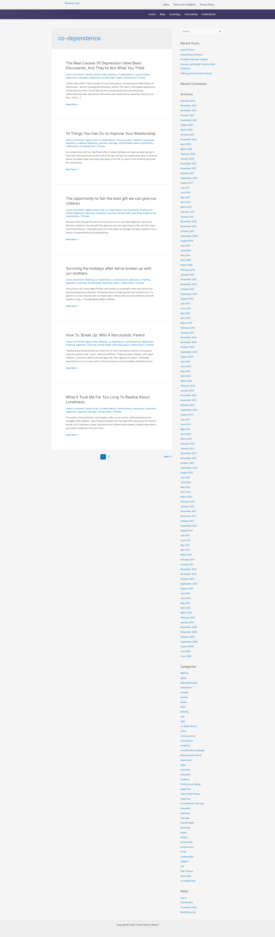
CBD (182, 721)
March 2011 (186, 554)
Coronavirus (186, 740)
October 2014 (187, 347)
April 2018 (185, 144)
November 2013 (188, 400)
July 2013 (185, 419)
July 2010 (185, 593)
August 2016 (186, 240)
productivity (129, 77)
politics (184, 837)
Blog (162, 14)
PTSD (183, 851)
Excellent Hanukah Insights (194, 59)
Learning (103, 143)
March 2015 (186, 323)
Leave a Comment (75, 74)
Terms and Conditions (184, 4)
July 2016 (185, 245)
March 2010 (186, 612)
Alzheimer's (186, 687)
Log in (183, 897)
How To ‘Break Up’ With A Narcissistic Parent (105, 335)
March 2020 (186, 129)
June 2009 (185, 656)
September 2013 (188, 410)
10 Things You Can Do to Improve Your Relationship (111, 133)
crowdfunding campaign (192, 750)
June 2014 (185, 366)
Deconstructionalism (190, 755)
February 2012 (187, 501)
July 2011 (185, 535)
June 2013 (185, 424)
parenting (137, 213)
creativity (137, 140)
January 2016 (187, 274)
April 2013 (185, 434)
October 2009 (187, 636)
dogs (182, 764)
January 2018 (187, 158)
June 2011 (185, 540)
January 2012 (187, 506)
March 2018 (186, 149)
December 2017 (188, 163)
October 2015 (187, 289)
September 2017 (188, 178)
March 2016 (186, 265)
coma (183, 731)
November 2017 (188, 168)
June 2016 (185, 250)
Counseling (190, 14)
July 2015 (185, 303)
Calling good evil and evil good (196, 73)
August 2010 (186, 588)
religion (184, 861)
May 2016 (185, 255)
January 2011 (187, 564)
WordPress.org (188, 912)
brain (104, 74)
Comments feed (188, 907)
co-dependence (125, 74)
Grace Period (187, 49)
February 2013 (187, 443)
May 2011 (185, 545)
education (83, 77)
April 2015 (185, 318)
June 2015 (185, 308)
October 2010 (187, 579)
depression (71, 77)
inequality (101, 213)
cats (182, 716)
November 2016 (188, 226)
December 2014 (188, 337)
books (97, 74)
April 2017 (185, 202)
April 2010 (185, 607)
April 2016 (185, 260)
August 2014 (186, 356)
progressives (149, 213)
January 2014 (187, 390)
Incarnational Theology (192, 803)
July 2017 (185, 187)
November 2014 (188, 342)
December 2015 (188, 279)
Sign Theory (186, 871)
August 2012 (186, 472)
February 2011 (187, 559)
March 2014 (186, 380)
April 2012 (185, 492)
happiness (95, 77)
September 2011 (188, 525)
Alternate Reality (188, 682)
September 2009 (189, 641)
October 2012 (187, 463)
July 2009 (185, 651)
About (166, 4)
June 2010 (185, 598)
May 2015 (185, 313)
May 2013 (185, 429)
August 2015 (186, 298)
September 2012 (188, 467)
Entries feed (186, 902)
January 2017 (187, 216)
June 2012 (185, 482)
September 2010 (188, 583)
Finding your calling (190, 784)
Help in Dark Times (190, 793)
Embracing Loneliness (191, 54)
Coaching (174, 14)
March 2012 (186, 496)
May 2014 (185, 371)
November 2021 (188, 110)
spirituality (185, 876)
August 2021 (186, 124)
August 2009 (186, 646)
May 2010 (185, 603)
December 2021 (188, 105)
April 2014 (185, 376)
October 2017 (187, 173)
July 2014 (185, 361)
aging (89, 140)
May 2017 (185, 197)
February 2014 (187, 385)
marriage (113, 143)
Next (168, 456)
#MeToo (184, 673)
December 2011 (188, 511)
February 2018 (187, 154)
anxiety (89, 74)
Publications (209, 14)
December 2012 (188, 453)
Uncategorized (87, 146)
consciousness (142, 74)
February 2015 (187, 327)
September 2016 (188, 236)
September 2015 (188, 294)
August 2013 (186, 414)
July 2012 (185, 477)
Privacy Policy (207, 4)
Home (152, 14)
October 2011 (187, 521)
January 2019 (187, 134)
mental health (108, 77)
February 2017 (187, 211)
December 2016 (188, 221)
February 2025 (187, 100)
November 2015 (188, 284)
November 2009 (188, 632)
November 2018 (188, 139)
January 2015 (187, 332)
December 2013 (188, 395)
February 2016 (187, 269)
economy (185, 769)
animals (184, 692)
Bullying (112, 74)
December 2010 (188, 569)
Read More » (72, 104)
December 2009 (188, 627)
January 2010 (187, 622)
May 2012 (185, 487)
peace (119, 77)
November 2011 (188, 516)
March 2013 (186, 438)
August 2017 (186, 182)
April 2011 (185, 549)
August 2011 (186, 530)
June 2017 (185, 192)
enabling (81, 143)
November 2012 (188, 458)
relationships (72, 146)
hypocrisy (90, 213)
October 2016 (187, 231)
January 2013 (187, 448)
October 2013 (187, 405)
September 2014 (188, 352)
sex (182, 866)
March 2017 (186, 207)
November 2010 (188, 574)
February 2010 (187, 617)
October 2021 (187, 115)
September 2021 (188, 120)
